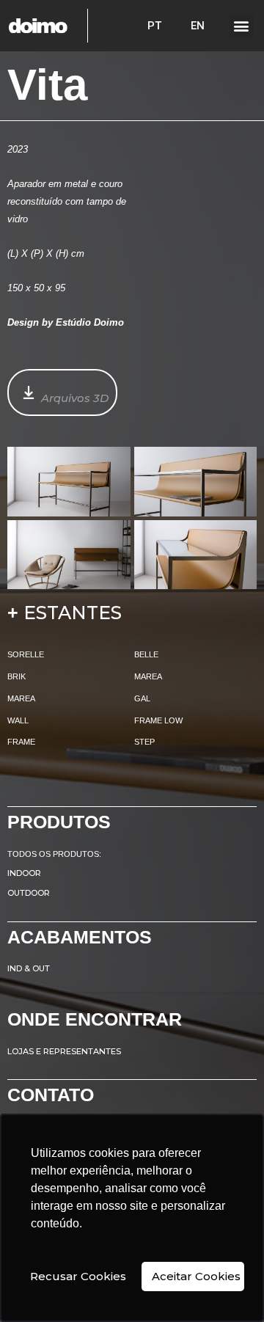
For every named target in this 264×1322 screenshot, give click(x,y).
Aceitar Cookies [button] (196, 1276)
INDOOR (24, 873)
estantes (72, 613)
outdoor (28, 893)
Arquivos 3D (75, 398)
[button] (242, 26)
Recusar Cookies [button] (78, 1276)
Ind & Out (28, 968)
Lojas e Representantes (64, 1051)
